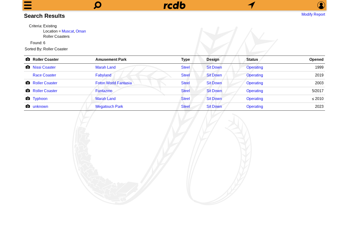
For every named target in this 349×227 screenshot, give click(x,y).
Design (213, 59)
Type (185, 59)
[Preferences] (321, 5)
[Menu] (28, 5)
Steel (185, 67)
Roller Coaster (46, 59)
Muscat (68, 31)
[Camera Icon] (27, 67)
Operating (254, 67)
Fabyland (103, 75)
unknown (40, 106)
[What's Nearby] (251, 5)
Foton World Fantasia (113, 83)
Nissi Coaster (44, 67)
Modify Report (313, 14)
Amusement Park (111, 59)
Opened (316, 59)
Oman (81, 31)
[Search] (97, 5)
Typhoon (40, 99)
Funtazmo (103, 91)
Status (252, 59)
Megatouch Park (109, 106)
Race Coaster (44, 75)
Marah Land (105, 67)
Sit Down (214, 67)
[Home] (174, 5)
